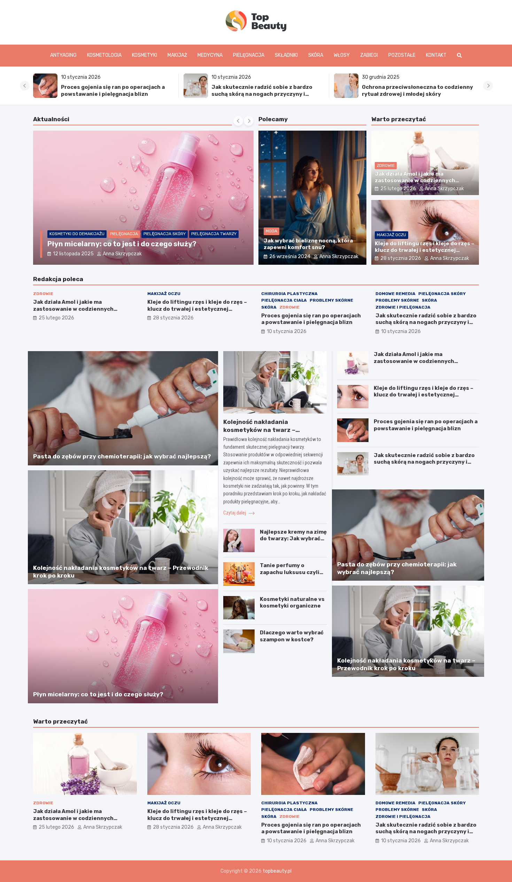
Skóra (315, 55)
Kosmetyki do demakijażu (76, 233)
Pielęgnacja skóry (164, 233)
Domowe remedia (395, 293)
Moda (271, 231)
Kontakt (436, 55)
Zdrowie (386, 165)
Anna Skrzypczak (122, 254)
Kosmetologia (104, 55)
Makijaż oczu (391, 234)
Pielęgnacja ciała (284, 300)
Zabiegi (369, 55)
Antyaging (63, 55)
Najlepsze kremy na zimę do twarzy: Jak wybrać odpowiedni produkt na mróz (293, 542)
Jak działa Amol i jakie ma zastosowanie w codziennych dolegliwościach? (415, 181)
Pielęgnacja (248, 55)
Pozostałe (402, 55)
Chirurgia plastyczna (289, 293)
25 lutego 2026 (398, 189)
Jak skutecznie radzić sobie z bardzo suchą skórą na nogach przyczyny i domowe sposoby (261, 94)
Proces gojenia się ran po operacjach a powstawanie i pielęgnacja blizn (113, 90)
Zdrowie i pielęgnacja (402, 307)
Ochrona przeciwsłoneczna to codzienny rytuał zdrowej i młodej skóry (417, 90)
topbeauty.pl (277, 871)
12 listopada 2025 (73, 254)
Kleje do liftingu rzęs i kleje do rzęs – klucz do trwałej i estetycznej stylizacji (424, 250)
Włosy (342, 55)
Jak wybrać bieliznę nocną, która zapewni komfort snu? (308, 244)
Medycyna (210, 55)
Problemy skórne (331, 300)
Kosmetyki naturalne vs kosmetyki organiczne (292, 602)
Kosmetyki (144, 55)
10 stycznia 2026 (287, 331)
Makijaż (177, 55)
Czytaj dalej (235, 513)
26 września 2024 (289, 257)
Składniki (286, 55)
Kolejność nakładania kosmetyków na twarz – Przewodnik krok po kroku (262, 430)
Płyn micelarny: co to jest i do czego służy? (121, 244)
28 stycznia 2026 (400, 258)
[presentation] (25, 86)
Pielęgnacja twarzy (213, 233)
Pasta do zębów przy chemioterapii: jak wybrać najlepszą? (122, 456)
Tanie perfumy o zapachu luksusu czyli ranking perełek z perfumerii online (289, 575)
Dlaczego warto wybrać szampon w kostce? (292, 636)
